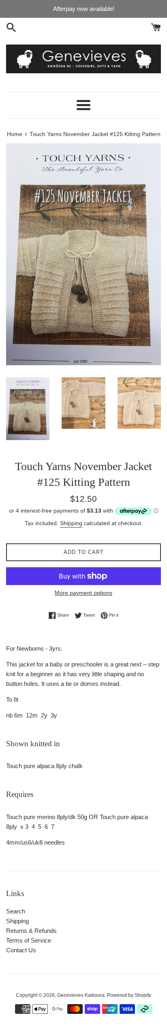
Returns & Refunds (31, 930)
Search (15, 911)
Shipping (71, 523)
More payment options (83, 593)
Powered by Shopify (129, 995)
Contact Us (21, 950)
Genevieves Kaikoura (81, 995)
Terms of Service (28, 940)
